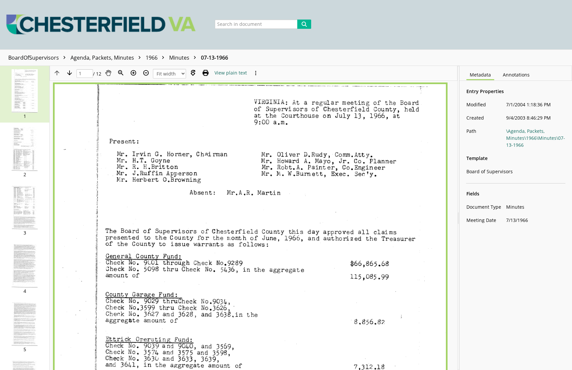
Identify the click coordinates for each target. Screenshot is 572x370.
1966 (152, 57)
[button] (24, 94)
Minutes (180, 57)
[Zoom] (120, 73)
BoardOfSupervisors (34, 57)
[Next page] (69, 73)
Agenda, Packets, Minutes (103, 57)
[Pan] (108, 73)
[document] (515, 218)
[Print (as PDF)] (205, 73)
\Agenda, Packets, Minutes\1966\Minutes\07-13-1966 (535, 138)
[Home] (102, 24)
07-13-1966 (214, 57)
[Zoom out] (146, 73)
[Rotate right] (193, 73)
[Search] (304, 24)
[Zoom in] (133, 73)
